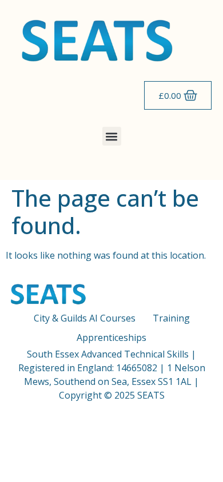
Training (171, 318)
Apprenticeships (111, 337)
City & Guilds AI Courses (85, 318)
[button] (111, 136)
